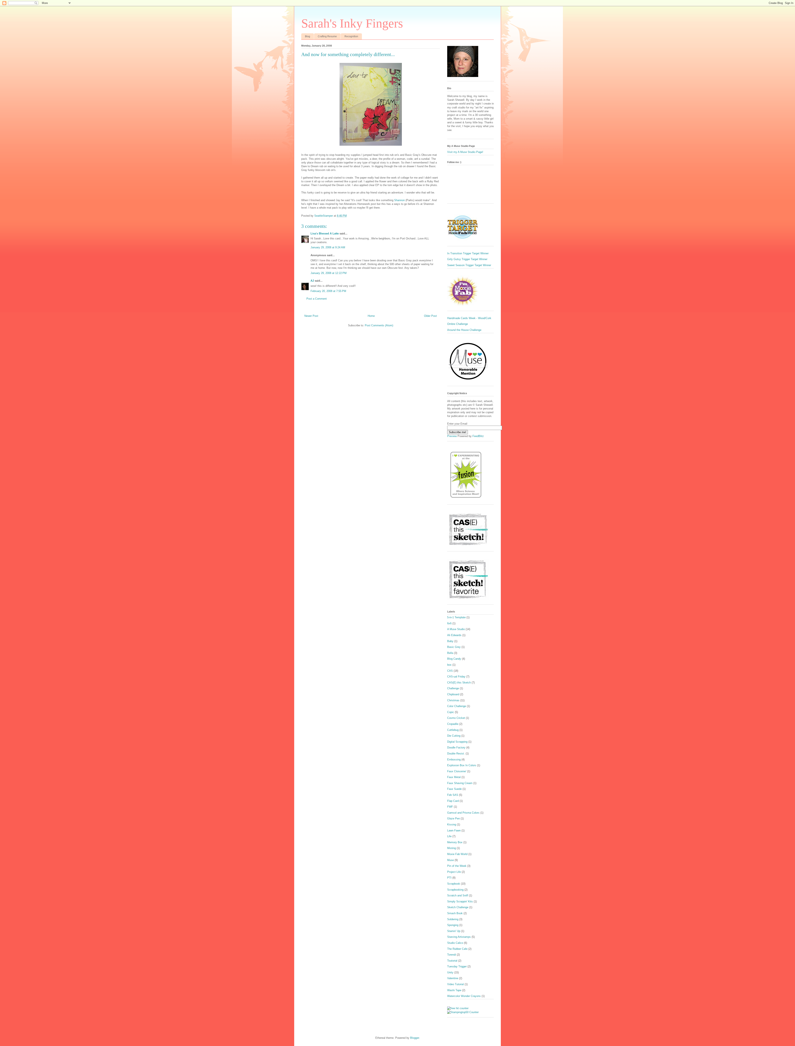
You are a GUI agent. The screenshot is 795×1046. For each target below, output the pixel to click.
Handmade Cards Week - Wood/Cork (469, 318)
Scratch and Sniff (457, 895)
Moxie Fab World (457, 854)
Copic (450, 712)
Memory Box (455, 842)
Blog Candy (454, 658)
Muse (450, 860)
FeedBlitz (478, 436)
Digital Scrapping (457, 741)
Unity (450, 972)
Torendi (451, 954)
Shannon (399, 200)
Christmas (453, 700)
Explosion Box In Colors (461, 765)
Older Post (430, 315)
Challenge (453, 688)
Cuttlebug (453, 729)
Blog (307, 36)
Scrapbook (453, 883)
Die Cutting (453, 735)
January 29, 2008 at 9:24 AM (328, 247)
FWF (450, 806)
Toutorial (452, 960)
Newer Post (311, 315)
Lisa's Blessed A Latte (325, 233)
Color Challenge (456, 706)
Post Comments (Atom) (379, 325)
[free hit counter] (458, 1008)
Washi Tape (454, 990)
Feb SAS (452, 794)
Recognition (351, 36)
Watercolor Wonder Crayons (464, 996)
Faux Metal (454, 777)
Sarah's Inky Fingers (352, 23)
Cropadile (452, 723)
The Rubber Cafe (457, 948)
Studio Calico (455, 942)
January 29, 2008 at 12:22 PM (329, 273)
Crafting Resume (327, 36)
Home (371, 315)
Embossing (454, 759)
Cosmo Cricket (456, 717)
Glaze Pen (453, 818)
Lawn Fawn (454, 830)
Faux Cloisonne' (456, 771)
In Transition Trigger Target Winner (468, 253)
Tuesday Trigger (457, 966)
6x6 (449, 623)
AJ (312, 280)
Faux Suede (454, 788)
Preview (452, 436)
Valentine (452, 978)
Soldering (452, 919)
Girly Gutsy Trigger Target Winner (467, 259)
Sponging (452, 925)
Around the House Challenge (464, 329)
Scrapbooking (455, 889)
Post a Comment (316, 298)
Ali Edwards (454, 635)
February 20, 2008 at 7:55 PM (328, 291)
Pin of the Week (456, 865)
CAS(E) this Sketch (459, 682)
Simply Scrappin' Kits (460, 901)
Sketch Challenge (457, 907)
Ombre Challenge (457, 323)
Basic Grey (454, 646)
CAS (450, 670)
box (449, 664)
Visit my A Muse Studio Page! (465, 152)
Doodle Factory (456, 747)
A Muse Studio (456, 629)
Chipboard (453, 694)
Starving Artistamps (459, 936)
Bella (450, 653)
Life (449, 836)
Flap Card (453, 800)
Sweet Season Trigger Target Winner (469, 265)
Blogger (414, 1037)
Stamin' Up (453, 931)
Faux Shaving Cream (459, 783)
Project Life (454, 871)
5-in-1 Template (456, 617)
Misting (451, 848)
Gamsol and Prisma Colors (463, 812)
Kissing (451, 824)
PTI (449, 877)
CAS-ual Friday (456, 676)
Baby (450, 641)
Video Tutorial (455, 984)
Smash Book (455, 913)
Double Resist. (456, 753)
